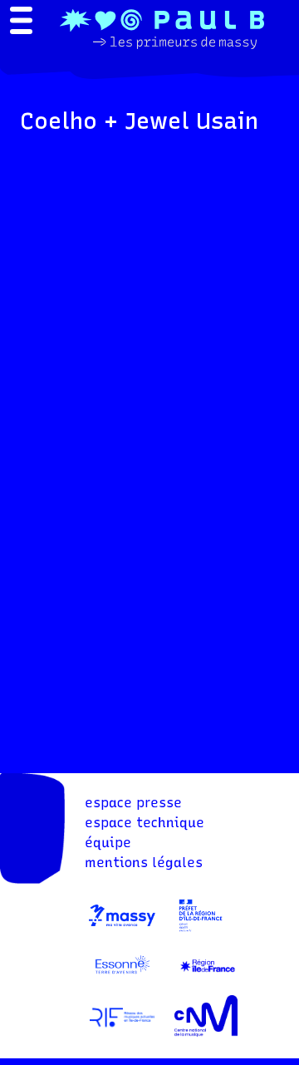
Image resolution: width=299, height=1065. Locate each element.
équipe (108, 843)
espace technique (144, 823)
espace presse (133, 803)
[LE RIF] (122, 1032)
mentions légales (144, 862)
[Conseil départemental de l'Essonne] (122, 981)
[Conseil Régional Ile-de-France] (207, 981)
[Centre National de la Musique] (206, 1032)
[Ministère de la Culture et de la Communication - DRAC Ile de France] (200, 931)
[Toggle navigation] (21, 22)
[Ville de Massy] (122, 931)
